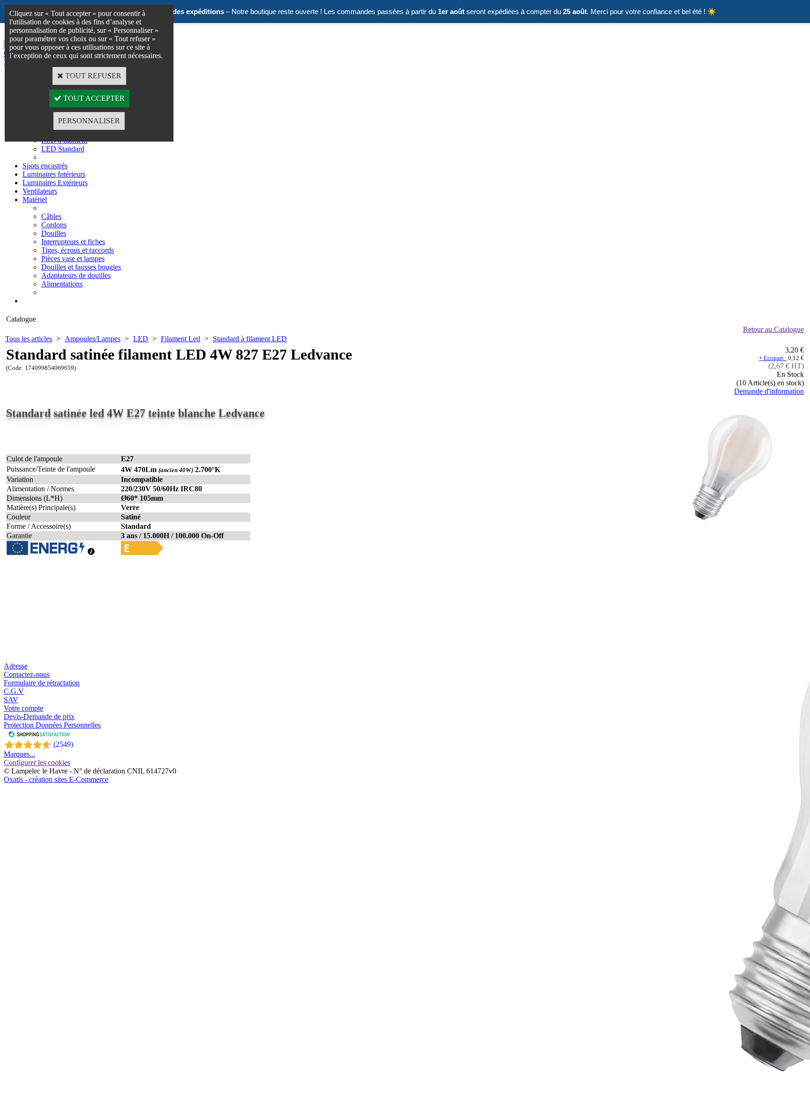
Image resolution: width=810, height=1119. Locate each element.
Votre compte (23, 708)
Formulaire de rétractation (42, 683)
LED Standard (62, 149)
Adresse (16, 666)
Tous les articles (28, 339)
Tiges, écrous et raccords (77, 250)
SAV (11, 700)
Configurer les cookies (37, 762)
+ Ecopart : (773, 357)
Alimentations (61, 284)
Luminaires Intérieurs (53, 174)
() (63, 744)
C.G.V (14, 691)
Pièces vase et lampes (73, 259)
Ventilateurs (39, 191)
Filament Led (180, 339)
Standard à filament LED (250, 339)
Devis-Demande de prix (39, 717)
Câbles (51, 216)
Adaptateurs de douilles (76, 275)
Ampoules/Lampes (92, 339)
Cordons (54, 225)
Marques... (19, 754)
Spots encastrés (45, 166)
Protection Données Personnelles (52, 725)
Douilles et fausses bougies (81, 267)
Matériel (34, 199)
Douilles (53, 233)
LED (140, 339)
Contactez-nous (27, 674)
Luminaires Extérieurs (55, 183)
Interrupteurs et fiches (73, 242)
